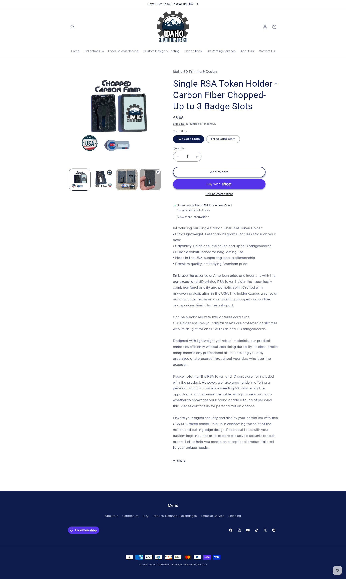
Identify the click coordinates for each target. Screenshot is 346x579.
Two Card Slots (188, 138)
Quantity (179, 148)
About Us (111, 515)
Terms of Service (212, 515)
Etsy (146, 515)
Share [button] (181, 460)
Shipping (179, 124)
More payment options (219, 194)
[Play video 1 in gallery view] (150, 179)
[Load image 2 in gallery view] (103, 179)
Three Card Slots (223, 138)
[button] (72, 26)
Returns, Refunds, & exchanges (175, 515)
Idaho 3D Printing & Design (165, 565)
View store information (193, 217)
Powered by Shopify (195, 565)
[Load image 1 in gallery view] (79, 179)
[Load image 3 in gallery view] (126, 179)
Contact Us (130, 515)
